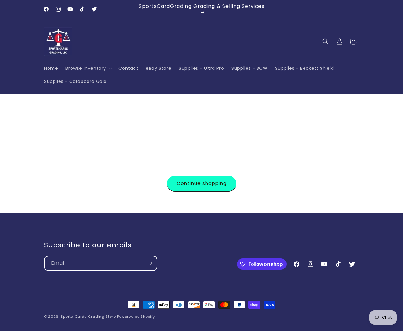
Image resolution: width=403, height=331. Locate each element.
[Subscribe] (150, 263)
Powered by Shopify (136, 316)
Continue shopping (202, 183)
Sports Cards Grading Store (88, 316)
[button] (88, 67)
